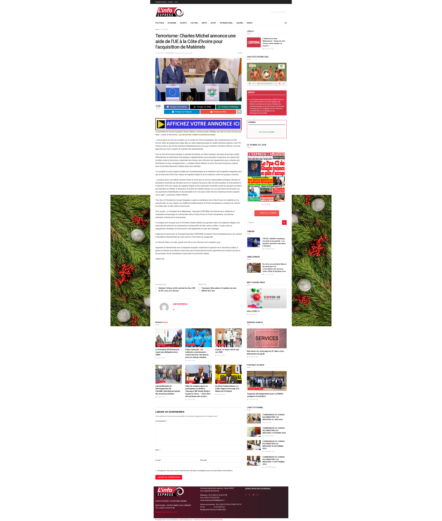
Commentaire (161, 421)
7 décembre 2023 (269, 451)
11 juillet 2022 (268, 274)
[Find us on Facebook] (245, 494)
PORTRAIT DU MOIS (256, 388)
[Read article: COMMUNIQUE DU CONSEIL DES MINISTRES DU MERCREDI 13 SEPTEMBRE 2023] (254, 461)
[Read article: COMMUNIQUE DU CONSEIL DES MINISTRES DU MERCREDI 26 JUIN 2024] (254, 418)
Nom (158, 450)
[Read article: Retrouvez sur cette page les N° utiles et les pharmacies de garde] (267, 338)
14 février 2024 (268, 436)
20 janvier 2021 (253, 357)
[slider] (264, 83)
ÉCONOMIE (172, 23)
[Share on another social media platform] (239, 112)
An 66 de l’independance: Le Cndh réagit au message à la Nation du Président (227, 388)
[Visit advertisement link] (198, 124)
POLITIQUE (159, 23)
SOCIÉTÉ (183, 23)
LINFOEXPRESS (180, 304)
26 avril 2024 (159, 53)
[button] (266, 74)
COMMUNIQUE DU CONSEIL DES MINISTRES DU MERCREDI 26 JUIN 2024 (273, 417)
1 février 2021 (252, 314)
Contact (170, 2)
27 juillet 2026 (268, 49)
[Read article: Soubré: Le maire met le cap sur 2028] (228, 337)
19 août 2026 (160, 358)
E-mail (158, 460)
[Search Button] (286, 23)
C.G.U (176, 2)
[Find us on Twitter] (249, 494)
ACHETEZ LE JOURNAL (268, 213)
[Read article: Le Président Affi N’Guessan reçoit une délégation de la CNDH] (168, 337)
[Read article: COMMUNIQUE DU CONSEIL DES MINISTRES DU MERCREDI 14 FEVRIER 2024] (254, 432)
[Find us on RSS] (257, 494)
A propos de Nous (161, 2)
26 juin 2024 (267, 422)
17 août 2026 (220, 355)
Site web (203, 460)
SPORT (213, 23)
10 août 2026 (220, 394)
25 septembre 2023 (269, 467)
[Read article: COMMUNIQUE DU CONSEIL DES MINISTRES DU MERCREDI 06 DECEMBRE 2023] (254, 445)
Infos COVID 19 (253, 311)
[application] (267, 74)
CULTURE (194, 23)
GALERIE (239, 23)
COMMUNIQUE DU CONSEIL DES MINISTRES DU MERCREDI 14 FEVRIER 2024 (274, 430)
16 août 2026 (160, 397)
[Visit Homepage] (169, 12)
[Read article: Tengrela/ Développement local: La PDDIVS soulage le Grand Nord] (267, 381)
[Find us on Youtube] (253, 494)
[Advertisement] (198, 271)
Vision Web (204, 519)
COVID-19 (252, 306)
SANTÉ (204, 23)
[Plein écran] (283, 83)
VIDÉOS (249, 23)
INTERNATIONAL (226, 23)
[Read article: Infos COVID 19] (267, 298)
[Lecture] (250, 83)
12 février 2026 (253, 399)
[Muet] (279, 83)
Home (157, 29)
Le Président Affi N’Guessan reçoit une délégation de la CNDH (167, 352)
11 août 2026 (190, 399)
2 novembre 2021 (269, 249)
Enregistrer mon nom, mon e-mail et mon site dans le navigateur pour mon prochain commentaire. (195, 470)
